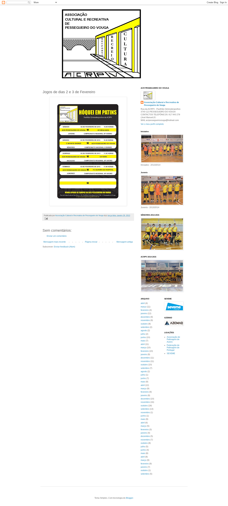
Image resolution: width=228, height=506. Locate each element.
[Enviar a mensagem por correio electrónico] (46, 218)
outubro (144, 324)
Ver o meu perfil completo (152, 124)
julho (143, 334)
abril (143, 303)
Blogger (129, 498)
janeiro (144, 313)
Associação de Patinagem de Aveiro (173, 339)
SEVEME (171, 353)
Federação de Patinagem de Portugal (173, 347)
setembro (145, 327)
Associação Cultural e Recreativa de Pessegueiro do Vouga (161, 103)
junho (143, 337)
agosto (144, 330)
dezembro (145, 317)
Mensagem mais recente (54, 242)
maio (143, 341)
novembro (145, 320)
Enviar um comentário (57, 236)
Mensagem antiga (125, 242)
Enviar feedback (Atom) (64, 247)
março (143, 307)
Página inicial (91, 242)
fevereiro (145, 310)
